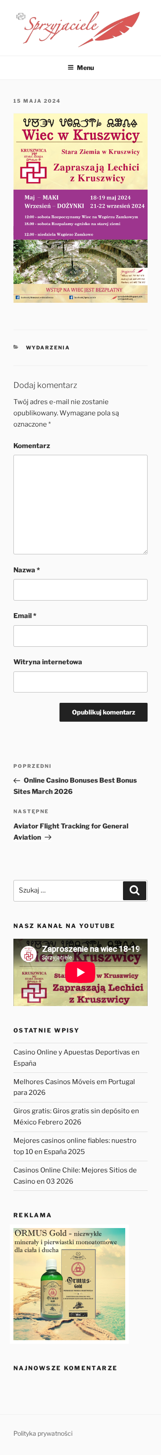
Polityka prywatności (42, 1433)
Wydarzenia (48, 347)
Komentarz (31, 446)
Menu (85, 67)
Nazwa (26, 570)
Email (24, 616)
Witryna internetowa (47, 662)
